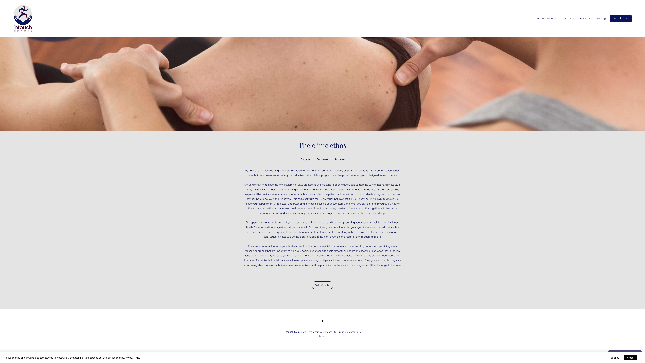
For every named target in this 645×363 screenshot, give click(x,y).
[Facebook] (322, 321)
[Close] (641, 357)
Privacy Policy (132, 357)
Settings (615, 357)
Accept (630, 357)
